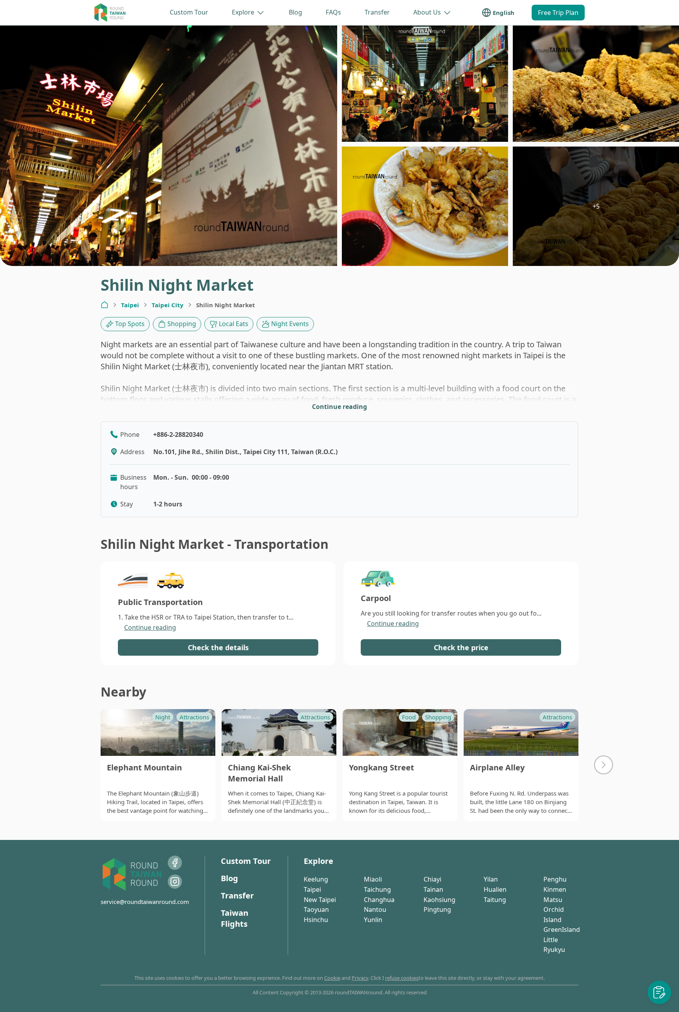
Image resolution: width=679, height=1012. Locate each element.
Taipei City (168, 305)
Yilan (491, 879)
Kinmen (554, 889)
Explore (243, 12)
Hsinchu (316, 919)
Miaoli (373, 879)
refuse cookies (401, 977)
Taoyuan (316, 909)
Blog (295, 12)
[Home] (104, 305)
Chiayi (432, 879)
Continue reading (339, 406)
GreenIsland (561, 929)
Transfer (377, 12)
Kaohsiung (439, 899)
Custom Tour (189, 12)
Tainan (433, 889)
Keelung (316, 879)
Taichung (377, 889)
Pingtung (437, 909)
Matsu (552, 899)
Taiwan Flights (234, 918)
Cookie (332, 977)
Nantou (375, 909)
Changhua (379, 899)
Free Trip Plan (558, 12)
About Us (427, 12)
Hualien (495, 889)
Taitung (495, 899)
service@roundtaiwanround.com (145, 902)
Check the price (461, 647)
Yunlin (373, 919)
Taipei (130, 305)
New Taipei (320, 899)
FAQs (333, 12)
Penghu (555, 879)
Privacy (360, 977)
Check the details (218, 647)
